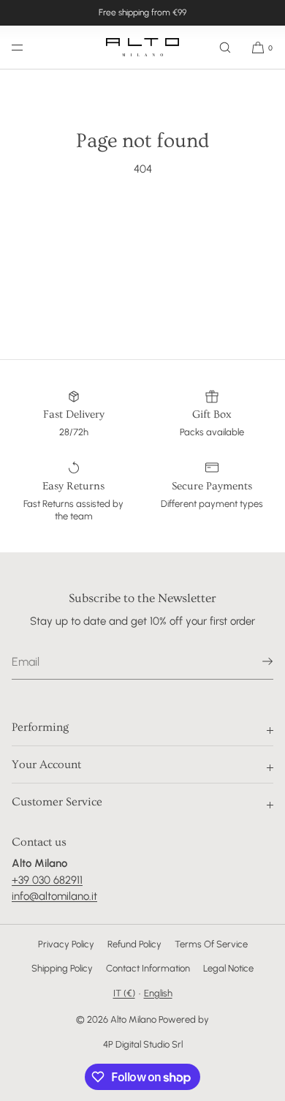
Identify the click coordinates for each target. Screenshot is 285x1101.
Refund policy (134, 944)
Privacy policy (66, 944)
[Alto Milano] (142, 47)
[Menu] (29, 47)
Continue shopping (142, 224)
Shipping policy (62, 968)
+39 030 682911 (47, 880)
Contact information (148, 968)
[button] (225, 47)
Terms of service (211, 944)
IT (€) (124, 993)
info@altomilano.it (54, 896)
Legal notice (228, 968)
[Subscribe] (255, 661)
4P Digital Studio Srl (143, 1044)
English (158, 993)
